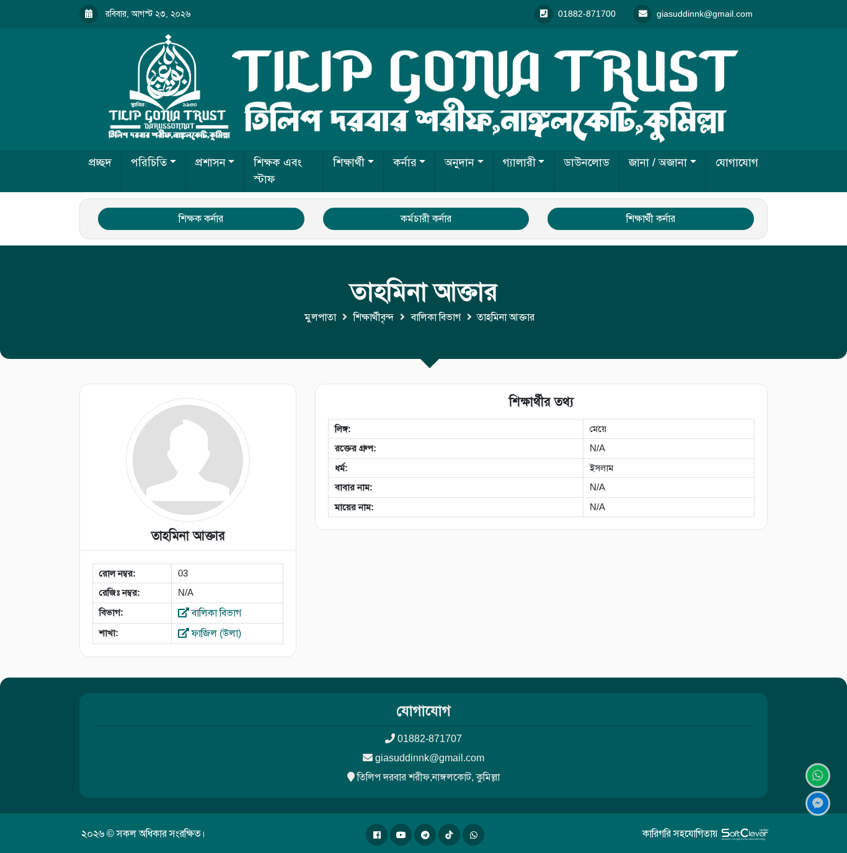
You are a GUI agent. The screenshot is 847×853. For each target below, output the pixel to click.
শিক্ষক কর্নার (201, 218)
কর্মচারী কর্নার (426, 218)
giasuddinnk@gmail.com (429, 758)
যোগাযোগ (737, 162)
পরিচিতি (149, 162)
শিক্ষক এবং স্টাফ (278, 170)
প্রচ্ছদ (100, 162)
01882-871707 (429, 738)
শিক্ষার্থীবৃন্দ (373, 317)
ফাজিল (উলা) (215, 633)
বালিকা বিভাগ (436, 317)
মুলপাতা (320, 317)
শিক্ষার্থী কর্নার (650, 218)
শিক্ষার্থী (349, 162)
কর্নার (405, 162)
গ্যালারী (519, 162)
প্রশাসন (210, 162)
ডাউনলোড (587, 162)
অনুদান (459, 162)
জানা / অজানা (658, 162)
